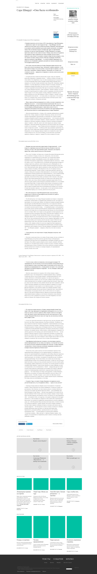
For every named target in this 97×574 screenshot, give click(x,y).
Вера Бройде (48, 429)
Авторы (45, 562)
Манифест (54, 3)
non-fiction (21, 429)
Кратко (48, 3)
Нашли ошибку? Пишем (57, 423)
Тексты (37, 3)
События (42, 3)
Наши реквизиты (20, 571)
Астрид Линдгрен (30, 429)
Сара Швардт (39, 429)
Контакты (52, 562)
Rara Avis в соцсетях (68, 562)
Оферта (44, 571)
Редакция (61, 3)
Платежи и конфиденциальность (33, 571)
